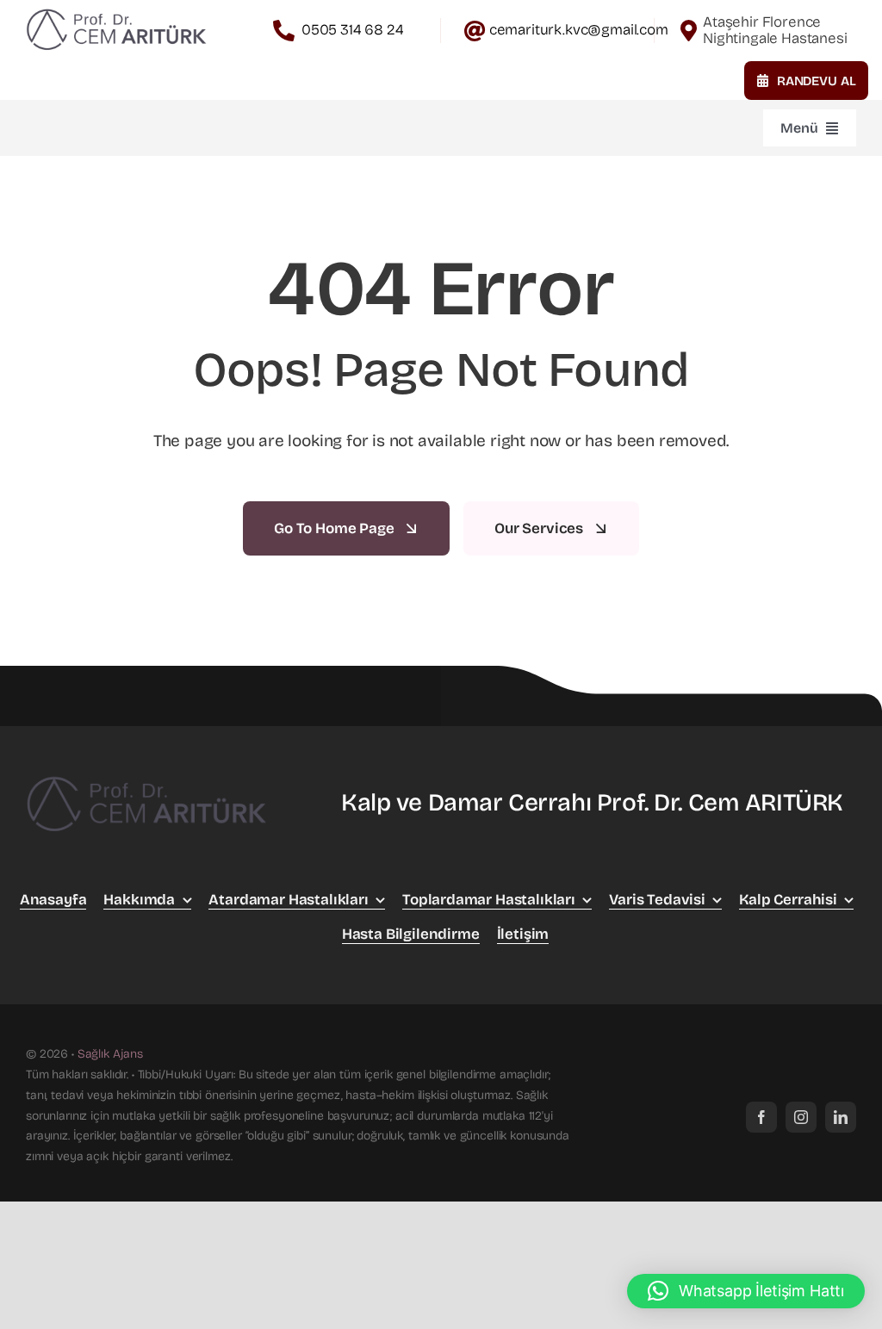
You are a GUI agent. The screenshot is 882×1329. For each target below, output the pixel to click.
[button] (746, 1291)
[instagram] (801, 1117)
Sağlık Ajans (110, 1053)
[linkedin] (840, 1117)
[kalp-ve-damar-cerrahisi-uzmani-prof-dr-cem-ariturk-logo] (116, 11)
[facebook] (761, 1117)
